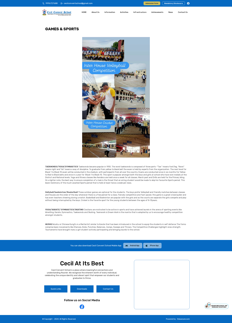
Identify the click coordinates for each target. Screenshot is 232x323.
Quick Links (56, 289)
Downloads (82, 289)
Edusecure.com (183, 319)
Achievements (157, 12)
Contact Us (183, 12)
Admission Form (151, 3)
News (170, 12)
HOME (84, 12)
